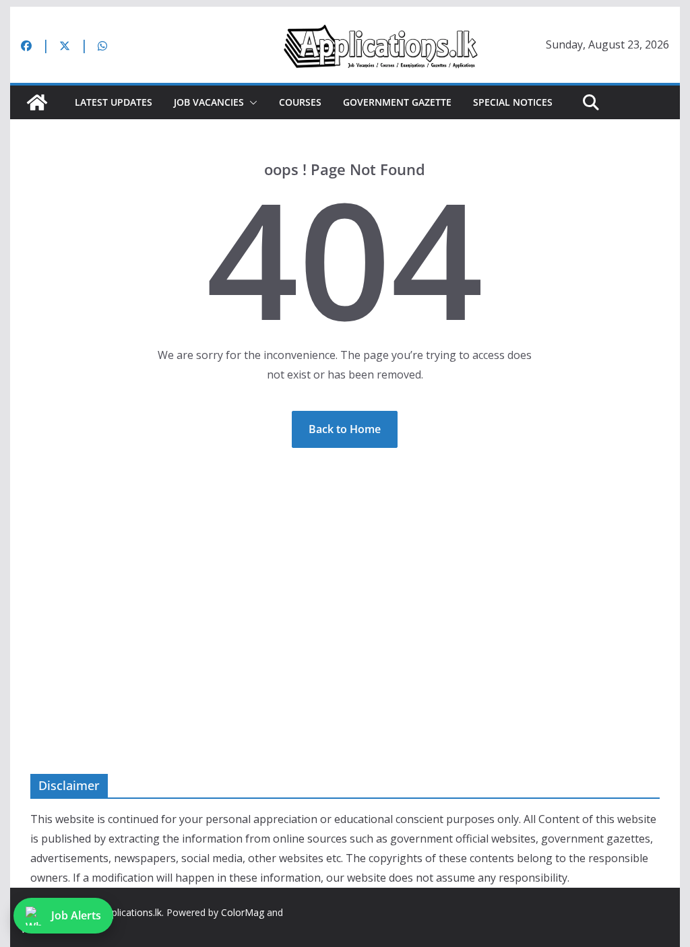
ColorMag (242, 912)
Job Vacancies (209, 102)
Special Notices (513, 102)
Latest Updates (113, 102)
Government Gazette (397, 102)
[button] (250, 102)
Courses (300, 102)
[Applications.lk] (37, 102)
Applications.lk (131, 912)
